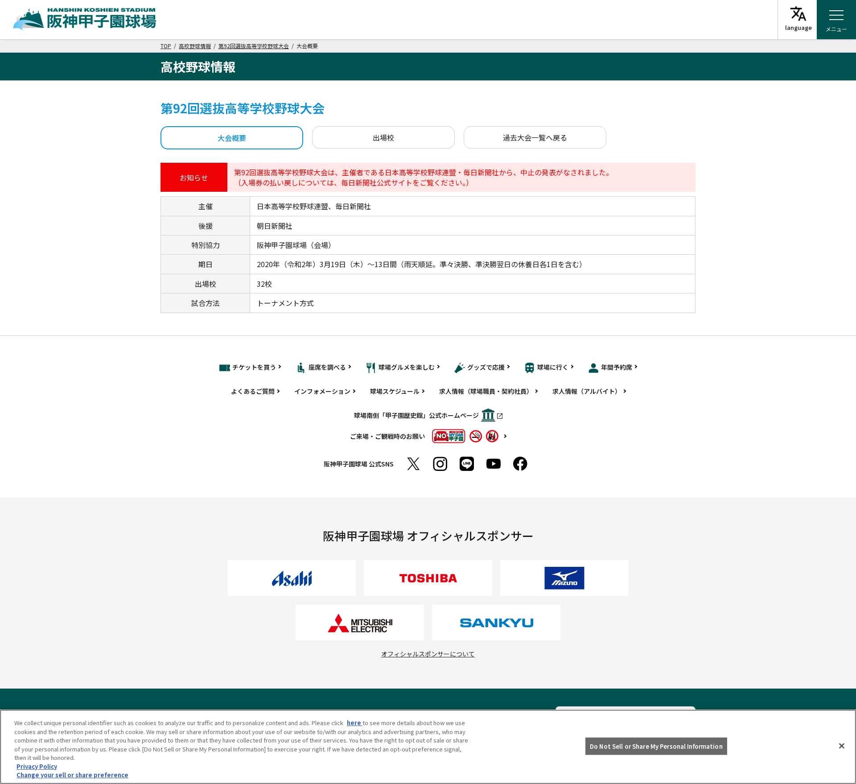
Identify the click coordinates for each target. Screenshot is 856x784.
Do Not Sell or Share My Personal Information (656, 746)
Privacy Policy (36, 766)
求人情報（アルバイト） (586, 391)
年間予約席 (616, 367)
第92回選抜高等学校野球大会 (253, 46)
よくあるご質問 (253, 391)
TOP (165, 46)
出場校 (383, 137)
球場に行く (552, 367)
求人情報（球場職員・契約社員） (486, 391)
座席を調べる (327, 367)
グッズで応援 (486, 367)
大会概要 (232, 137)
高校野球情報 (195, 46)
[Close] (842, 745)
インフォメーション (322, 391)
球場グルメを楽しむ (407, 367)
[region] (428, 747)
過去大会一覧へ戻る (535, 137)
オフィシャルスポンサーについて (428, 653)
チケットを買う (254, 367)
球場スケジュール (395, 391)
